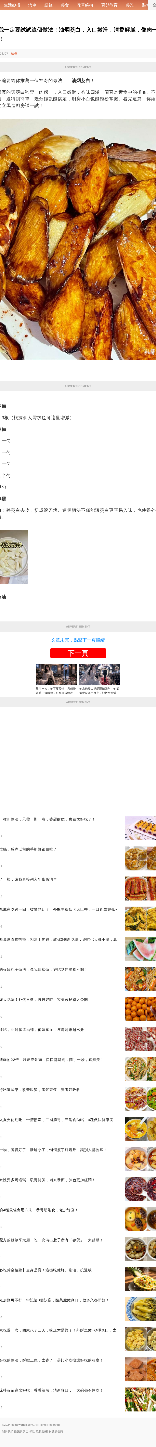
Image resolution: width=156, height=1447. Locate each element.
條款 (32, 1431)
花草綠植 (85, 5)
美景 (130, 5)
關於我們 (7, 1431)
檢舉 (14, 53)
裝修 (146, 5)
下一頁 (78, 653)
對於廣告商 (56, 1431)
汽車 (32, 5)
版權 (45, 1431)
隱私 (38, 1431)
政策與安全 (21, 1431)
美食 (65, 5)
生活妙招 (12, 5)
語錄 (48, 5)
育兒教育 (109, 5)
